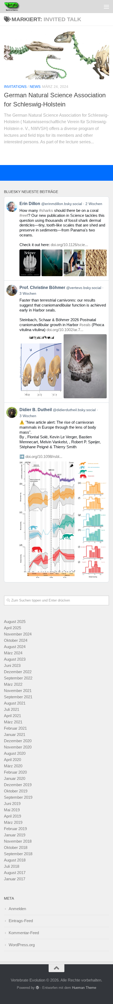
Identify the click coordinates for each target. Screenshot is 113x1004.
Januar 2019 (14, 835)
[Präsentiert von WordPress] (37, 987)
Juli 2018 (11, 866)
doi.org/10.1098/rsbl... (43, 456)
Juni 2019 (12, 803)
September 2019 (18, 797)
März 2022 (13, 684)
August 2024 (14, 646)
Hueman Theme (84, 988)
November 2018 (18, 841)
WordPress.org (22, 945)
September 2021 (18, 697)
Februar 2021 (15, 728)
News (35, 86)
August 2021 (14, 703)
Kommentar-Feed (24, 933)
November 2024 (18, 634)
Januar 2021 (14, 734)
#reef (23, 215)
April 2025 (12, 628)
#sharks (46, 210)
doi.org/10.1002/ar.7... (65, 329)
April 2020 (12, 759)
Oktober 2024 (15, 640)
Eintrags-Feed (21, 920)
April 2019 (12, 816)
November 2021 (18, 690)
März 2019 (13, 822)
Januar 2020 (14, 778)
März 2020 (13, 766)
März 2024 (13, 653)
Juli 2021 (11, 709)
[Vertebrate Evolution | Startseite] (15, 6)
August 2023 (14, 659)
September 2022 (18, 678)
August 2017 (14, 872)
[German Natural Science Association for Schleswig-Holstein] (56, 54)
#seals (85, 324)
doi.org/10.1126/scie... (69, 244)
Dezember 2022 (18, 672)
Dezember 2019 (18, 784)
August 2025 (14, 621)
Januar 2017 (14, 879)
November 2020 (18, 747)
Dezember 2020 (18, 741)
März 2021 (13, 722)
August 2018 (14, 860)
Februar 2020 (15, 772)
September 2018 (18, 854)
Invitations (15, 86)
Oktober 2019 (15, 791)
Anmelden (17, 908)
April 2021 (12, 715)
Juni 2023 (12, 665)
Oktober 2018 (15, 847)
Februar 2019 (15, 828)
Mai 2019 (12, 810)
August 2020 (14, 753)
